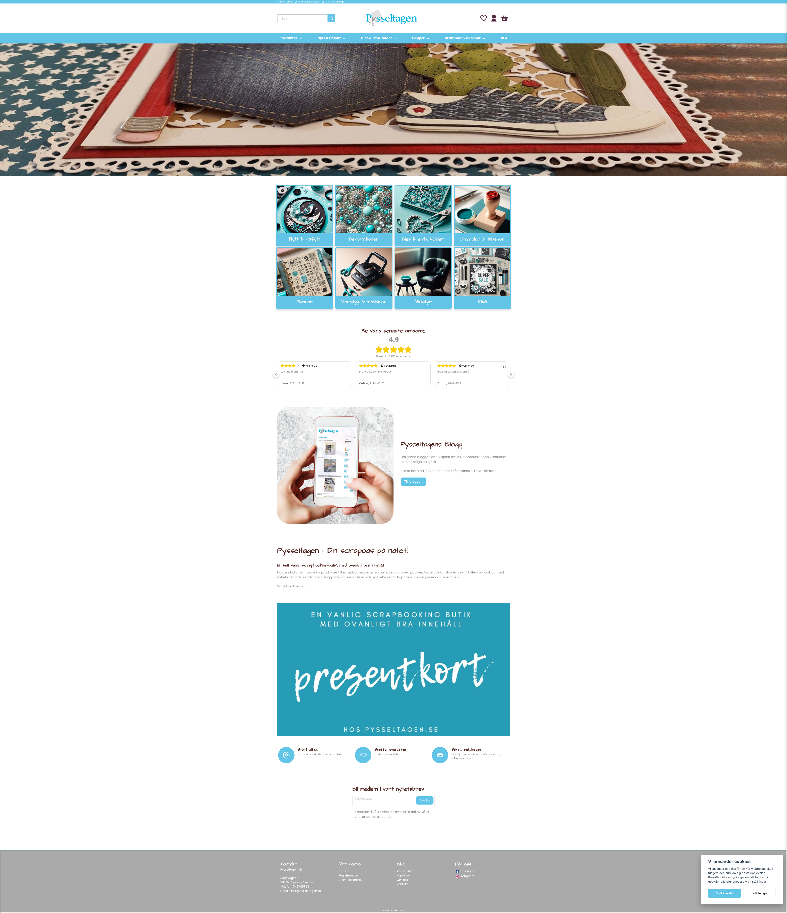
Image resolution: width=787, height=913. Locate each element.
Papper (418, 38)
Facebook (467, 871)
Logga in (344, 871)
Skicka (425, 800)
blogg (327, 577)
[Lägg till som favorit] (483, 18)
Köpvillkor (403, 875)
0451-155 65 (301, 887)
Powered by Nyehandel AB (393, 910)
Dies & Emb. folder (376, 38)
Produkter (288, 38)
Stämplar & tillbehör (463, 38)
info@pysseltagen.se (306, 891)
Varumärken (405, 871)
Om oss (402, 880)
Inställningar (759, 893)
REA (504, 38)
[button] (276, 374)
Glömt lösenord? (350, 880)
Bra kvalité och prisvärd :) (296, 371)
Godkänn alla (724, 893)
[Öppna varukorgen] (504, 18)
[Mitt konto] (494, 18)
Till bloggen (413, 481)
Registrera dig (348, 875)
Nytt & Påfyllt (329, 38)
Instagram (467, 876)
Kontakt (402, 884)
